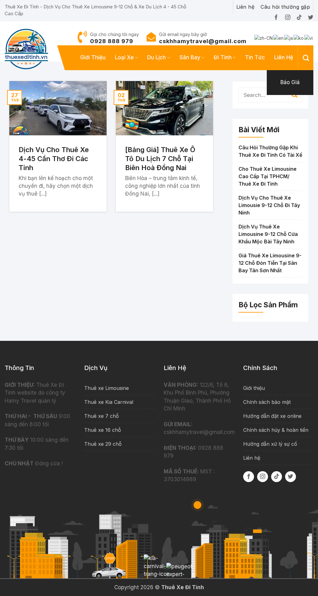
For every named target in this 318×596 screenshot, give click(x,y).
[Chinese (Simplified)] (263, 37)
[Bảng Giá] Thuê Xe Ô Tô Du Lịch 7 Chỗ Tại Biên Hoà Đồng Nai (160, 158)
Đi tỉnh (223, 57)
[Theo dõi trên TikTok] (276, 476)
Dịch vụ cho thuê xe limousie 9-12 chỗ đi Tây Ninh (269, 205)
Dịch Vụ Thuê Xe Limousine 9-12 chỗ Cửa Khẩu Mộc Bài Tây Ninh (268, 234)
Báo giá (290, 82)
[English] (278, 37)
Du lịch (156, 57)
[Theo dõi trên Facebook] (248, 476)
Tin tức (255, 57)
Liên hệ (283, 57)
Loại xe (124, 57)
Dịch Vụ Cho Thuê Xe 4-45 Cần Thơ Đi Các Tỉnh (54, 158)
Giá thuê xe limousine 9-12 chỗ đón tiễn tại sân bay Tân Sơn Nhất (270, 262)
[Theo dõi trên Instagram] (262, 476)
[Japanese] (288, 37)
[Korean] (298, 37)
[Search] (306, 57)
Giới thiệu (93, 57)
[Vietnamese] (308, 37)
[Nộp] (294, 95)
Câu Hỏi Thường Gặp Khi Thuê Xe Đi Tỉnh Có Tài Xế (270, 151)
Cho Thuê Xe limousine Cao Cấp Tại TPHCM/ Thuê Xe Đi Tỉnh (267, 176)
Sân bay (189, 57)
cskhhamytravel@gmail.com (203, 41)
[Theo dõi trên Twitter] (290, 476)
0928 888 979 (111, 41)
